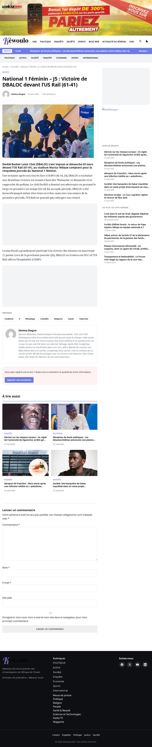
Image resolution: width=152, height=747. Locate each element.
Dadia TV (58, 718)
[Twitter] (130, 665)
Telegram (58, 319)
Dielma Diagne (18, 94)
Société (71, 41)
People (57, 706)
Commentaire (11, 524)
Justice (22, 57)
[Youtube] (137, 665)
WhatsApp (30, 319)
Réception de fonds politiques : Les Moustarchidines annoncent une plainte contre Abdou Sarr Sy (71, 50)
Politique (58, 699)
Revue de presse (62, 695)
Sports (82, 41)
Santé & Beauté (61, 710)
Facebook (9, 319)
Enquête (58, 41)
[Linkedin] (145, 665)
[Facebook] (122, 665)
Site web (7, 597)
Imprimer (83, 319)
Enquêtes (66, 735)
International (90, 57)
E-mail (6, 582)
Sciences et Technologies (67, 714)
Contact (56, 735)
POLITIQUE (45, 41)
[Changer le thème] (147, 42)
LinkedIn (44, 319)
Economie (61, 57)
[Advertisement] (49, 224)
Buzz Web (94, 41)
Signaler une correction (19, 379)
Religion (57, 702)
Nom (6, 567)
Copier (71, 319)
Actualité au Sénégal (114, 41)
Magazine (58, 721)
